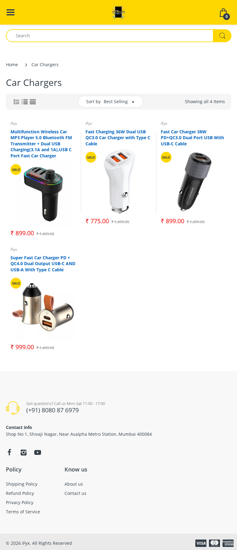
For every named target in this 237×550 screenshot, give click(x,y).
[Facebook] (9, 452)
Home (12, 64)
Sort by (93, 101)
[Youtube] (37, 452)
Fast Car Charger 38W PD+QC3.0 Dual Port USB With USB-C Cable (192, 138)
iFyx (13, 123)
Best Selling (116, 101)
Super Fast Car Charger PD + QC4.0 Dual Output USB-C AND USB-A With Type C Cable (42, 264)
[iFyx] (118, 12)
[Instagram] (23, 452)
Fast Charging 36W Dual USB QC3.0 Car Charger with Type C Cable (117, 138)
